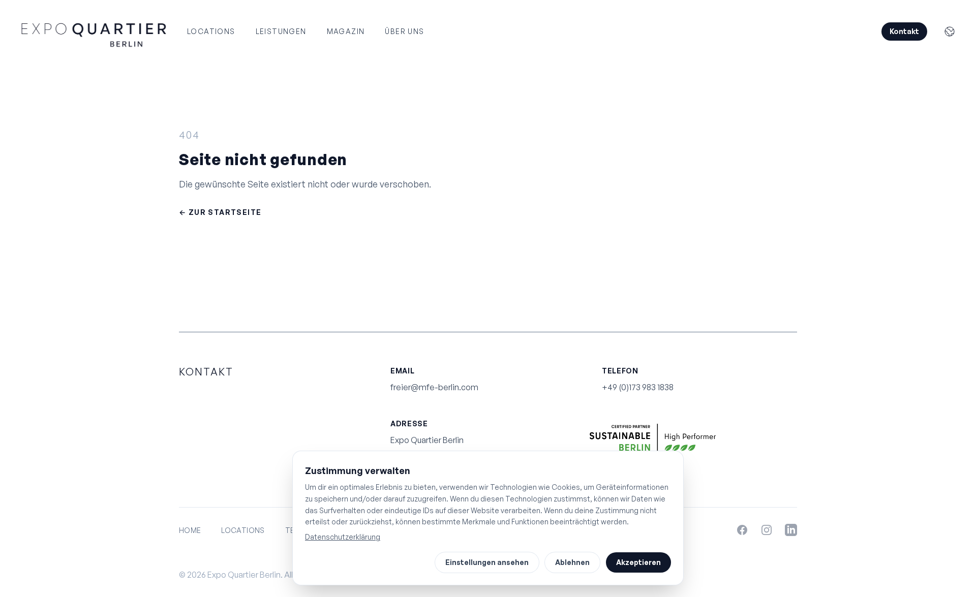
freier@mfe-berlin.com (434, 387)
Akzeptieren (638, 562)
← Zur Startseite (220, 212)
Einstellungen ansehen (487, 562)
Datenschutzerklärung (342, 536)
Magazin (346, 31)
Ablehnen (572, 562)
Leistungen (281, 31)
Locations (211, 31)
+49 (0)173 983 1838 (638, 387)
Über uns (404, 31)
